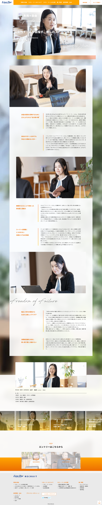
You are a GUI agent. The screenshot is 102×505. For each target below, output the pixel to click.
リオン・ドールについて (35, 2)
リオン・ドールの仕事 (49, 2)
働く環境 (59, 2)
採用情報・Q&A (67, 2)
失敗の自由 (24, 2)
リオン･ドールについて (47, 482)
